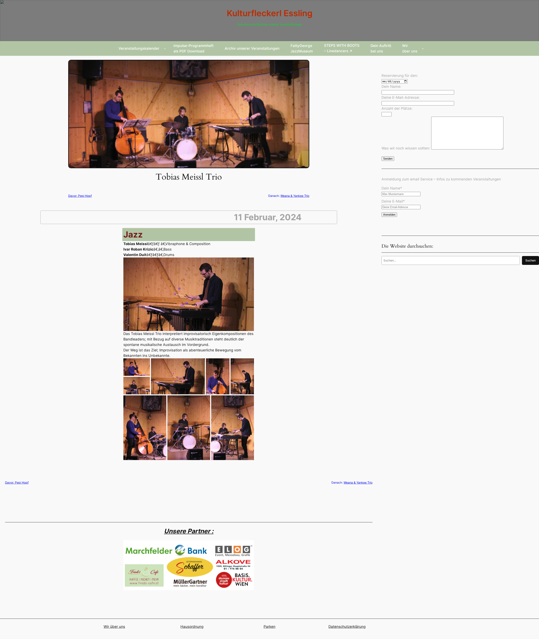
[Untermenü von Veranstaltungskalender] (165, 48)
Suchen (530, 260)
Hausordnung (191, 626)
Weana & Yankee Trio (294, 195)
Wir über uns (114, 626)
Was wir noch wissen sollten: (406, 148)
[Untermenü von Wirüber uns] (423, 48)
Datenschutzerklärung (347, 626)
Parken (269, 626)
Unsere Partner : (188, 531)
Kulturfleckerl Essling (269, 13)
